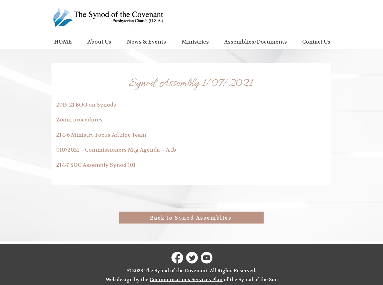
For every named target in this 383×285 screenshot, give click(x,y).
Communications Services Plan (186, 280)
